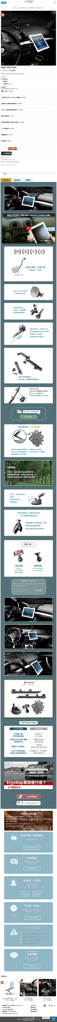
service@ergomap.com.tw (9, 1013)
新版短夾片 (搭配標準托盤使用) (11, 103)
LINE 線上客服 (6, 1007)
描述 (5, 173)
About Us (33, 1005)
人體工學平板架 (21, 8)
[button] (3, 3)
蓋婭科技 (31, 1020)
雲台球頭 (7, 83)
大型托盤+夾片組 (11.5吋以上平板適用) (13, 97)
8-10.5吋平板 (6, 161)
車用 (13, 161)
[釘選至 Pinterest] (12, 165)
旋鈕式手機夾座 (7, 116)
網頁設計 (26, 1020)
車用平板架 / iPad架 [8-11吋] (36, 8)
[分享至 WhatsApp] (2, 165)
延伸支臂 (6, 141)
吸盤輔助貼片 (6, 134)
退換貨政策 (34, 1009)
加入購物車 (12, 148)
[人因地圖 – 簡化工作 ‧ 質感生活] (28, 2)
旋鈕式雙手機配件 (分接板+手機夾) (12, 122)
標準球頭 (5, 81)
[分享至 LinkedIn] (15, 165)
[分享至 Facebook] (5, 165)
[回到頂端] (53, 1019)
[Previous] (1, 991)
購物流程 (33, 1007)
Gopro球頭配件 (7, 128)
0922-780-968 (12, 1011)
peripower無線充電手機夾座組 (11, 109)
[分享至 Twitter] (7, 165)
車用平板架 (17, 161)
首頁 (14, 8)
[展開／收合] (2, 173)
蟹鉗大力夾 (7, 91)
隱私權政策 (34, 1011)
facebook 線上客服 (7, 1009)
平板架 (10, 161)
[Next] (56, 991)
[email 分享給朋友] (10, 165)
